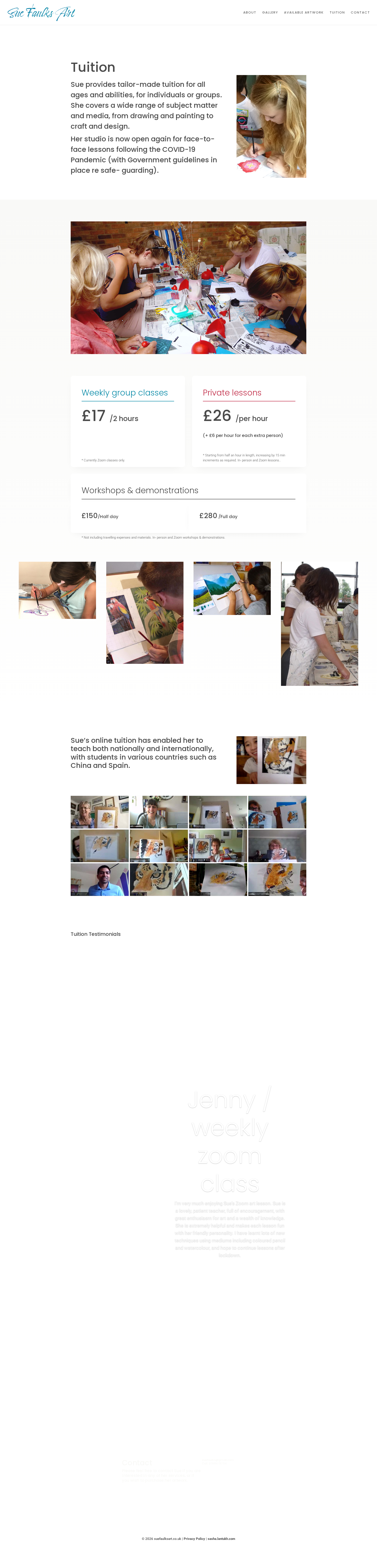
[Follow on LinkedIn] (197, 1508)
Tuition (337, 13)
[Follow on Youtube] (205, 1508)
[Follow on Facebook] (171, 1508)
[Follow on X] (179, 1508)
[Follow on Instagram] (188, 1508)
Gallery (270, 13)
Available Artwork (304, 13)
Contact (360, 13)
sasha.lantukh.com (221, 1539)
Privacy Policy (194, 1539)
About (249, 13)
